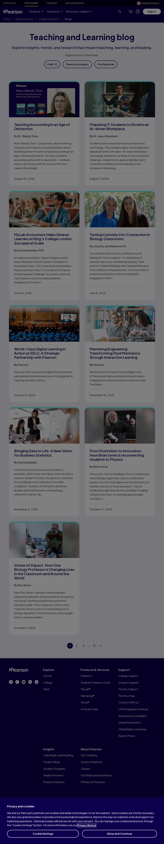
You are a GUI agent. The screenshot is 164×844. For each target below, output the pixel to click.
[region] (82, 821)
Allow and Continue (119, 833)
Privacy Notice (87, 825)
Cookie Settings (43, 833)
